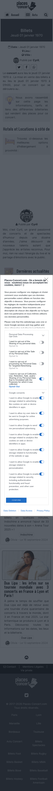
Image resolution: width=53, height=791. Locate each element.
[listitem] (26, 335)
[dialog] (26, 395)
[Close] (47, 280)
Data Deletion (10, 510)
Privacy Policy (43, 510)
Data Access (26, 510)
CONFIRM (16, 500)
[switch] (41, 342)
